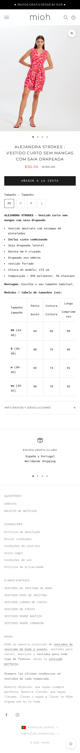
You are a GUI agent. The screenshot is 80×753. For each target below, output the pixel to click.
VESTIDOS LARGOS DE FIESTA (25, 602)
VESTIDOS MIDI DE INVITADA (25, 595)
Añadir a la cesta (40, 181)
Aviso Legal (13, 553)
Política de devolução (22, 532)
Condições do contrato (22, 546)
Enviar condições (18, 539)
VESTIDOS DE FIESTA (19, 609)
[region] (40, 453)
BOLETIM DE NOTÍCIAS (20, 511)
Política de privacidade (24, 567)
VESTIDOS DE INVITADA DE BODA (28, 588)
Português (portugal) (38, 733)
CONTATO (10, 504)
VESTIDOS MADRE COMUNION (24, 623)
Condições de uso (18, 560)
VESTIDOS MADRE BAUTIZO (23, 616)
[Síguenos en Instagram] (17, 715)
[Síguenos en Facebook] (6, 715)
